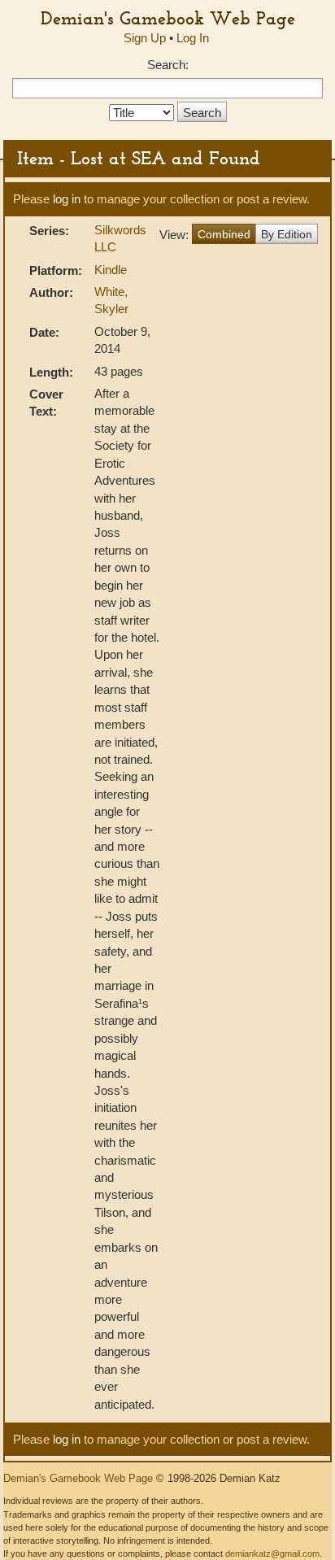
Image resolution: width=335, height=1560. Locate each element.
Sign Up (145, 38)
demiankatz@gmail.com (272, 1553)
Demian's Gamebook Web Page (168, 18)
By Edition (286, 234)
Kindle (110, 270)
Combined (224, 234)
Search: (168, 65)
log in (66, 199)
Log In (192, 38)
